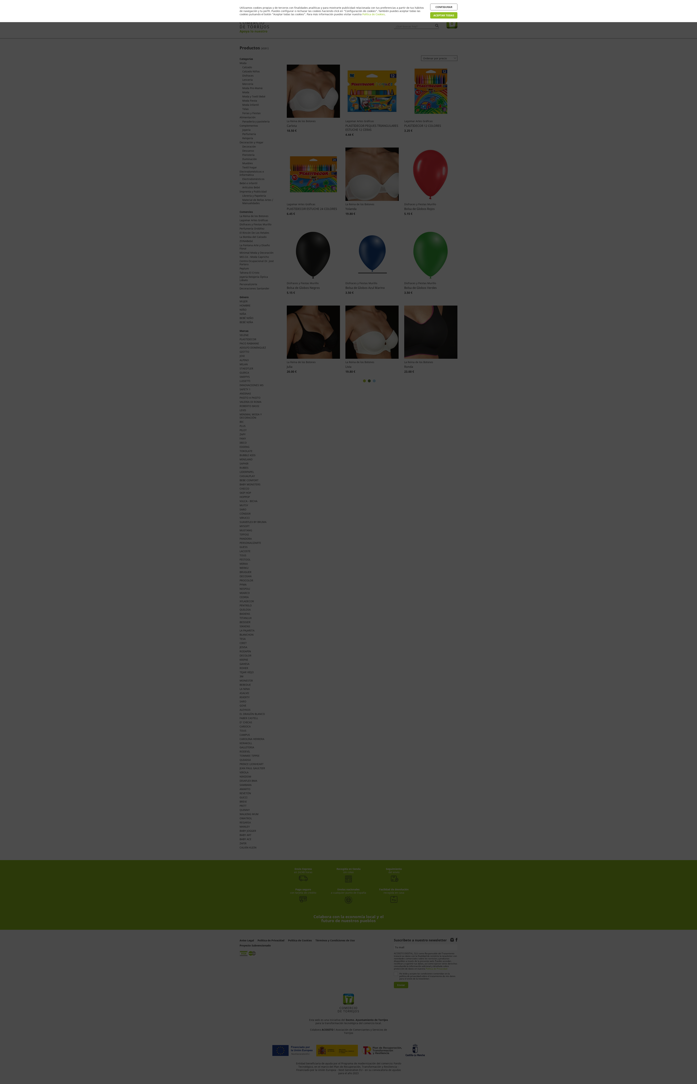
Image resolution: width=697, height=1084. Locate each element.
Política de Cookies (373, 14)
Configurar (443, 7)
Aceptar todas (443, 15)
